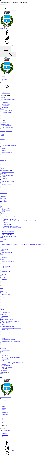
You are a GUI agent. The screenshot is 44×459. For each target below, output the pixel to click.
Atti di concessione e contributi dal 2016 (7, 268)
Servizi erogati (1, 291)
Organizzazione (2, 109)
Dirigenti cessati (2, 135)
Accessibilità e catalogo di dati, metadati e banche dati (6, 365)
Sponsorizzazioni (2, 250)
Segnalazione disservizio (4, 433)
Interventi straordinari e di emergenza (4, 348)
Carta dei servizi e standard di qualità (4, 292)
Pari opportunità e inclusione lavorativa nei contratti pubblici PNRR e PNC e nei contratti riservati (12, 248)
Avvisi (2, 419)
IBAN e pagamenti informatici (3, 314)
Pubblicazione (1, 237)
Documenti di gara (4, 239)
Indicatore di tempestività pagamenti (4, 310)
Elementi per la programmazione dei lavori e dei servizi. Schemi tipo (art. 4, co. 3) (10, 235)
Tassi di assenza (2, 146)
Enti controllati (1, 185)
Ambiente (3, 413)
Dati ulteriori (1, 369)
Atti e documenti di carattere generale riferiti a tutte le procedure (7, 231)
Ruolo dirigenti (3, 134)
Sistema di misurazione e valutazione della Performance (6, 170)
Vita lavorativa (3, 407)
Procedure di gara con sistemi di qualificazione (7, 234)
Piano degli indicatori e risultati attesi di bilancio (5, 271)
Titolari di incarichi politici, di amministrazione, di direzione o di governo (8, 110)
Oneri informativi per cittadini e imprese (4, 105)
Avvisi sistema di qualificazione (7, 224)
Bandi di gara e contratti (2, 213)
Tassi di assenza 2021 (4, 151)
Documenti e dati (3, 403)
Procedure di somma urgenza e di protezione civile (5, 253)
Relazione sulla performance (3, 176)
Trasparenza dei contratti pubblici (5, 245)
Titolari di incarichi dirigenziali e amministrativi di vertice (6, 127)
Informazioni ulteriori (6, 225)
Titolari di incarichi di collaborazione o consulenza (5, 125)
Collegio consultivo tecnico (5, 249)
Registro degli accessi (4, 364)
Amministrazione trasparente (5, 435)
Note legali (3, 436)
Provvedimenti (1, 206)
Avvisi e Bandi (6, 223)
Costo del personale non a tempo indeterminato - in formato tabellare (9, 145)
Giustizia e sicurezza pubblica (5, 412)
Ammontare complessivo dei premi (4, 179)
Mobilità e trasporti (4, 410)
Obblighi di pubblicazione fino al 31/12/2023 (5, 214)
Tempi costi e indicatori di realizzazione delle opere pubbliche (7, 326)
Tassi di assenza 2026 (4, 148)
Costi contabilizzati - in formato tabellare (6, 300)
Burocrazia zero (2, 108)
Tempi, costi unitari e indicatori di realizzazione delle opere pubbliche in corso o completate (11, 328)
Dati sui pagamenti (2, 309)
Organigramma (3, 120)
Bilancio (2, 80)
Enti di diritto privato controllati (3, 193)
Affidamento (1, 241)
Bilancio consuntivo (4, 274)
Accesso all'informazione (4, 79)
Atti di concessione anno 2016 (6, 267)
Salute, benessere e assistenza (5, 414)
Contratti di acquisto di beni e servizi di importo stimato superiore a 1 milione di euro (12, 227)
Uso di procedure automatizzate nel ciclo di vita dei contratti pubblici (9, 236)
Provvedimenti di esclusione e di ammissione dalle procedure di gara (10, 226)
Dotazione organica (2, 139)
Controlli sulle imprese (2, 211)
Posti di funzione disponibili (5, 133)
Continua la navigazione (3, 4)
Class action (1, 295)
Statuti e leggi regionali (4, 103)
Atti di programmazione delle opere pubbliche (5, 322)
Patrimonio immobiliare (2, 277)
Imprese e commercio (4, 408)
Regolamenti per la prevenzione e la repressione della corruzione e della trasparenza (11, 357)
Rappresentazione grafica (3, 196)
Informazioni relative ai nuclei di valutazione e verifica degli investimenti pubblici (10, 321)
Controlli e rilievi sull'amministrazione (4, 280)
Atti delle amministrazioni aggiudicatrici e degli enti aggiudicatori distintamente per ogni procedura (12, 216)
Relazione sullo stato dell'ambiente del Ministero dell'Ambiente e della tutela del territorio (11, 341)
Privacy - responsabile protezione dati (4, 370)
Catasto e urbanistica (4, 409)
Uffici (2, 401)
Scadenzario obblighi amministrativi (5, 107)
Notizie (2, 418)
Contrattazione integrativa (3, 160)
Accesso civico (2, 360)
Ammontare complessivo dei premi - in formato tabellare (8, 181)
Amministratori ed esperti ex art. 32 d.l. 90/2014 (5, 124)
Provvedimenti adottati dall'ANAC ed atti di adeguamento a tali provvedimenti (10, 358)
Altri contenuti (1, 351)
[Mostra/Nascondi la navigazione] (5, 49)
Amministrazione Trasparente (5, 92)
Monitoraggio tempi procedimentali (4, 201)
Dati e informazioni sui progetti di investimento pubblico (8, 233)
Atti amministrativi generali (5, 102)
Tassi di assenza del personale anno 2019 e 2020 (7, 152)
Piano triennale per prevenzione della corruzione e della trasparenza (7, 99)
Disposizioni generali (2, 97)
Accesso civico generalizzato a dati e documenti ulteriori (8, 363)
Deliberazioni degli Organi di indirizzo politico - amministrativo (8, 209)
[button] (3, 76)
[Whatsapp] (7, 89)
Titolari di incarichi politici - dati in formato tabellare (7, 112)
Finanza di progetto (2, 254)
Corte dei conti (1, 288)
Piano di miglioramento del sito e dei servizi (6, 437)
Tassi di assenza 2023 (4, 150)
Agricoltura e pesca (4, 415)
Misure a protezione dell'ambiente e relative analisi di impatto (8, 339)
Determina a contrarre (6, 222)
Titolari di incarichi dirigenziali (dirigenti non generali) (6, 131)
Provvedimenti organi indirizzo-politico (6, 210)
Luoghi (2, 422)
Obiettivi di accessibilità (4, 368)
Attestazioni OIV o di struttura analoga (4, 98)
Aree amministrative (4, 400)
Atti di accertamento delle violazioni (5, 359)
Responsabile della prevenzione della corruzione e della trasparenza (9, 356)
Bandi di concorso (2, 168)
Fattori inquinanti (3, 338)
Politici (2, 402)
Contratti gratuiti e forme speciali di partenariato (7, 252)
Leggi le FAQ (3, 432)
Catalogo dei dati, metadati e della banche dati (7, 367)
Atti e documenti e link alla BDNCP (4, 257)
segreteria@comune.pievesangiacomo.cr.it (6, 430)
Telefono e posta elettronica (3, 122)
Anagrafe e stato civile (4, 406)
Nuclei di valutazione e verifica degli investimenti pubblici (6, 319)
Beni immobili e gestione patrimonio (4, 275)
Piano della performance (3, 173)
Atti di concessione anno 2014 (6, 266)
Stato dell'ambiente (4, 337)
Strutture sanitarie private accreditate (4, 342)
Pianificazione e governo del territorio (6, 93)
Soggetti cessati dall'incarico (5, 113)
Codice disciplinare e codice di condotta (6, 104)
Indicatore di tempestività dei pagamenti (6, 312)
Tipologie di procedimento (3, 198)
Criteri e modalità (2, 259)
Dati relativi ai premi (2, 182)
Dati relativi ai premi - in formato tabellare (6, 184)
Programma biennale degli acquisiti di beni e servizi (10, 219)
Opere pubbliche (2, 317)
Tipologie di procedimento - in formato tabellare (7, 200)
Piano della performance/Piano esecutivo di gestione (7, 175)
